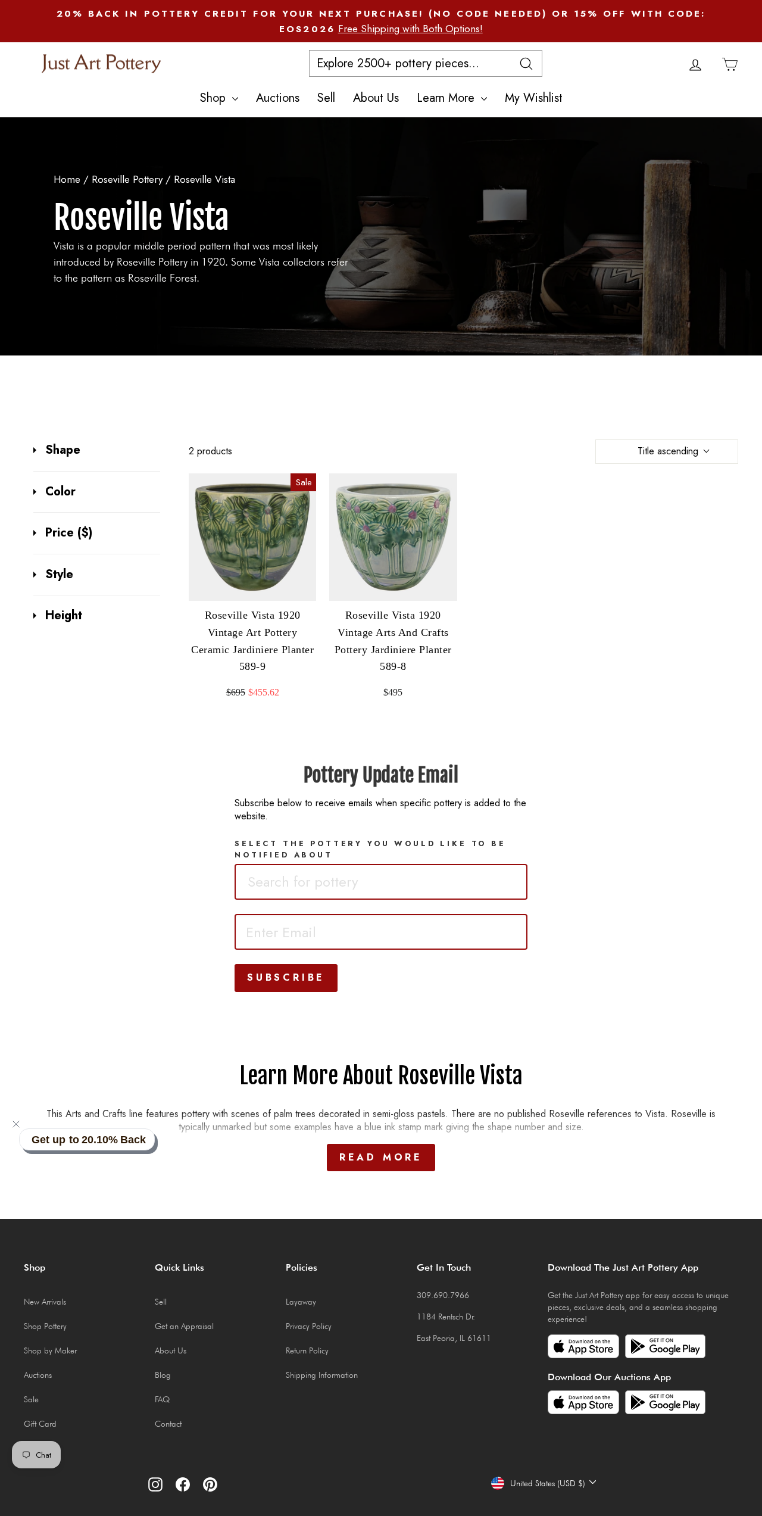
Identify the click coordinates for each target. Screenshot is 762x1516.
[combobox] (381, 882)
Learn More (447, 98)
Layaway (301, 1301)
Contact (168, 1423)
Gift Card (40, 1423)
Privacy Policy (309, 1326)
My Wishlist (534, 98)
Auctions (277, 98)
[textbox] (327, 881)
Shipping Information (322, 1375)
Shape (62, 450)
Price (68, 533)
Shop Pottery (45, 1326)
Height (63, 615)
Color (60, 492)
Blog (163, 1375)
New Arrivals (45, 1301)
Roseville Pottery (128, 179)
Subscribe (286, 977)
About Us (376, 98)
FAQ (162, 1399)
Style (59, 574)
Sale (31, 1399)
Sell (326, 98)
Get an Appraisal (184, 1326)
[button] (16, 1124)
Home (67, 179)
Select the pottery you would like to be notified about (370, 849)
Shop (214, 98)
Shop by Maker (50, 1350)
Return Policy (307, 1350)
